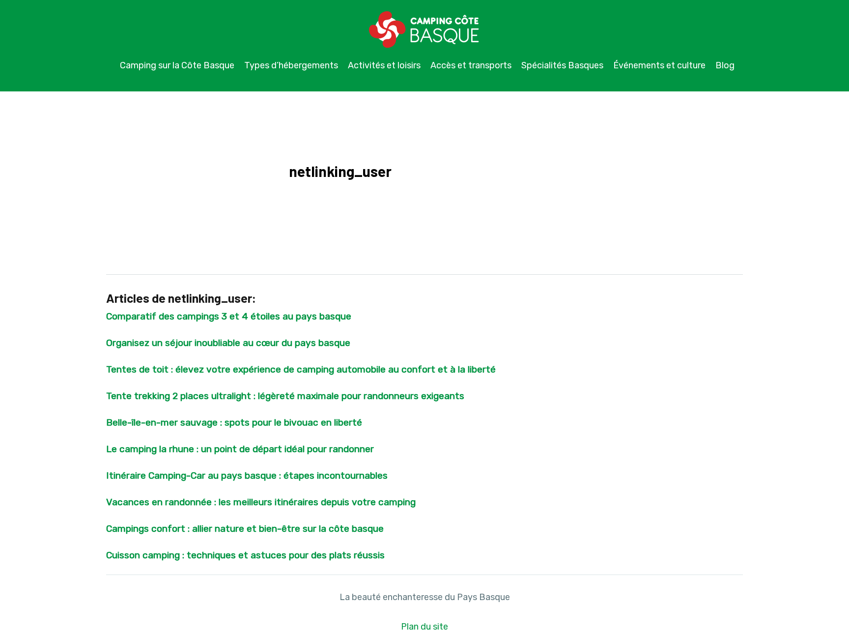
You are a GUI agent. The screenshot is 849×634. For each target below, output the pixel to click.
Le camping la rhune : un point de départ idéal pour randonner (240, 449)
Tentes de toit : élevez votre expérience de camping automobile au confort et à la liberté (301, 369)
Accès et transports (470, 65)
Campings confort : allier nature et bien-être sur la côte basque (245, 528)
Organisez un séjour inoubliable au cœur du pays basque (228, 342)
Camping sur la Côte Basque (177, 65)
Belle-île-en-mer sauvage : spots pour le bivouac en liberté (234, 422)
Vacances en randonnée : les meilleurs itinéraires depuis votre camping (261, 502)
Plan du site (424, 626)
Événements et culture (659, 65)
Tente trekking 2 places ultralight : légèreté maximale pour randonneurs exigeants (285, 396)
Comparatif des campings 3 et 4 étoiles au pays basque (228, 316)
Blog (725, 65)
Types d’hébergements (291, 65)
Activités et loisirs (384, 65)
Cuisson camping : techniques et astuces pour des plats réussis (245, 555)
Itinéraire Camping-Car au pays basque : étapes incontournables (247, 475)
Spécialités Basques (562, 65)
